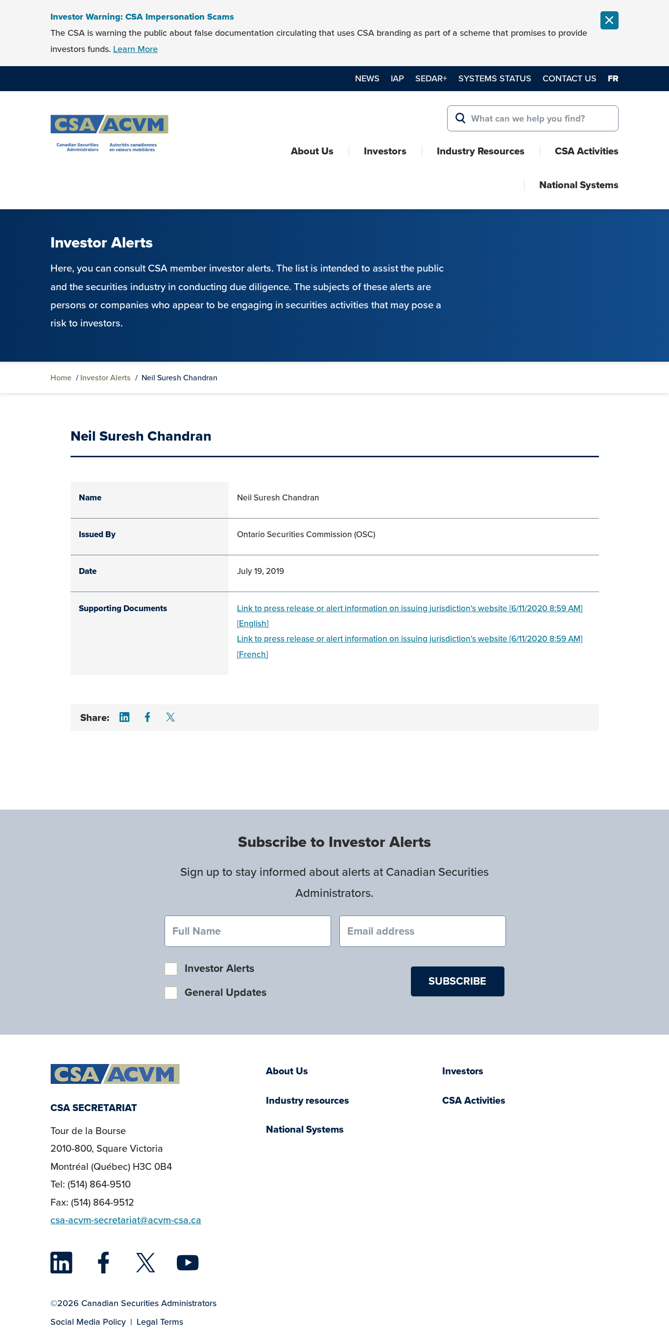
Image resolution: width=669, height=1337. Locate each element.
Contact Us (570, 78)
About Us (312, 151)
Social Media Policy (88, 1321)
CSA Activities (587, 151)
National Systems (579, 184)
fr (613, 78)
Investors (385, 151)
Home (61, 377)
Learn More (135, 49)
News (367, 78)
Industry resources (307, 1100)
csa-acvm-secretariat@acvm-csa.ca (125, 1220)
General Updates (225, 992)
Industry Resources (481, 151)
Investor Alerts (105, 377)
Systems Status (494, 78)
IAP (397, 78)
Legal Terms (160, 1321)
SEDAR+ (431, 78)
